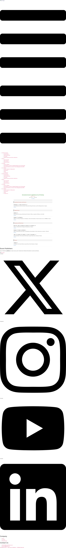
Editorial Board (6, 162)
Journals (3, 163)
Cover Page (33, 198)
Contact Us (6, 172)
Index (5, 171)
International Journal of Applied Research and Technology (14, 165)
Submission (6, 170)
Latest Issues (6, 153)
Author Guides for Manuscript (9, 169)
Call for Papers (6, 164)
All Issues (5, 156)
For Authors (4, 167)
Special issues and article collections (10, 157)
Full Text (15, 207)
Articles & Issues (5, 152)
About (3, 158)
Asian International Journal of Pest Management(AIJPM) (14, 166)
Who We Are (6, 160)
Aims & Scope (6, 159)
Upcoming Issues (7, 155)
